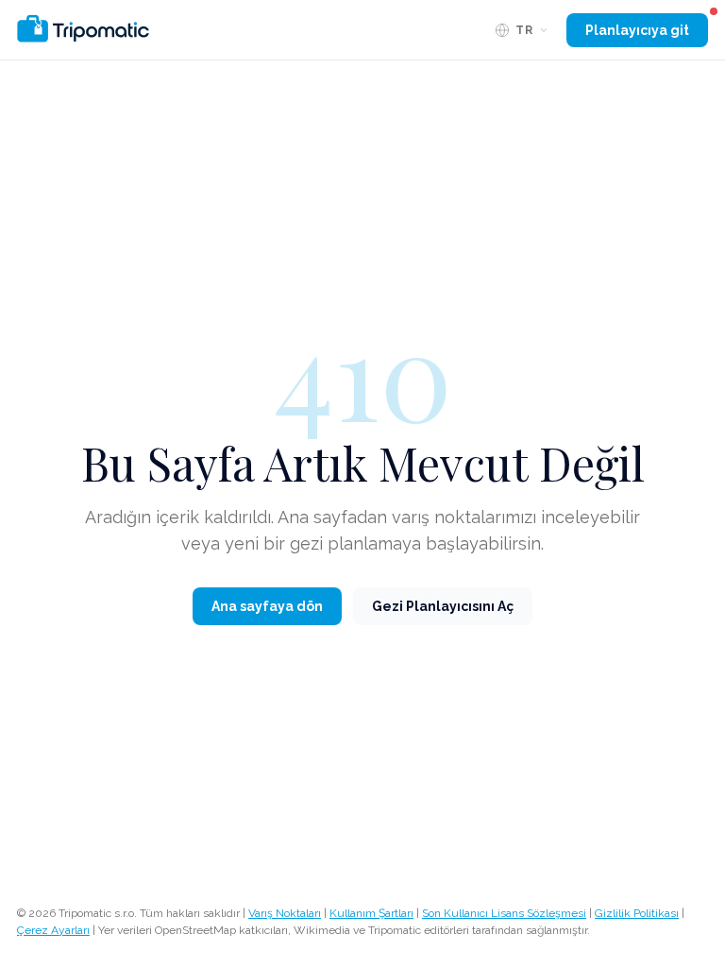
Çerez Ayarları (53, 930)
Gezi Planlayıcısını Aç (443, 606)
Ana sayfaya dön (267, 606)
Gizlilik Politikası (637, 913)
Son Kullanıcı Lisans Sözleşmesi (504, 913)
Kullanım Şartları (371, 913)
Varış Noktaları (284, 913)
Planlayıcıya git (637, 30)
